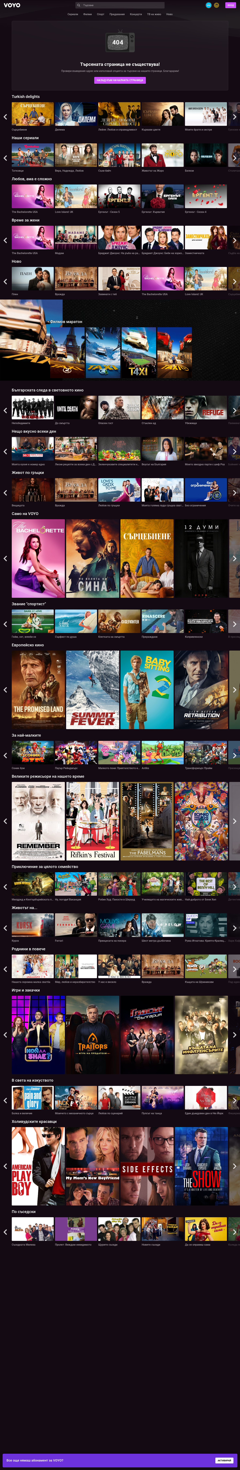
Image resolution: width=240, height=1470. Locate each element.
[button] (5, 117)
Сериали (73, 14)
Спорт (100, 14)
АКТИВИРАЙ (224, 1460)
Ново (169, 14)
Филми (87, 14)
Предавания (117, 14)
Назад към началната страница (120, 80)
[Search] (78, 5)
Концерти (136, 14)
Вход (231, 5)
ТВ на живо (154, 14)
